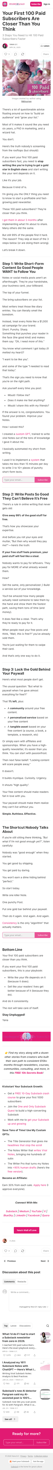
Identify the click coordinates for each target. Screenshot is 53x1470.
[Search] (48, 1326)
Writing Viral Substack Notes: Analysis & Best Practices (17, 1375)
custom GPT (23, 434)
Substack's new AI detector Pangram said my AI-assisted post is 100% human (19, 1394)
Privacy (23, 1456)
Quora (45, 1215)
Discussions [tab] (24, 1325)
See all (8, 1419)
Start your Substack (20, 1461)
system (35, 459)
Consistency (9, 923)
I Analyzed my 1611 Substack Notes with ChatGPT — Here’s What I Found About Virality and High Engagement (18, 1366)
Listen (46, 46)
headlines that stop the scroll (25, 1145)
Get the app (38, 1461)
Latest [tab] (13, 1325)
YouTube (36, 1211)
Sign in (47, 4)
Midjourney (26, 101)
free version (15, 1171)
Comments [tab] (9, 1281)
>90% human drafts (24, 1167)
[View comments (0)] (16, 54)
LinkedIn (20, 1215)
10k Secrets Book (32, 1072)
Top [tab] (6, 1325)
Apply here (39, 1185)
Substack (11, 1211)
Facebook (34, 1215)
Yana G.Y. (13, 44)
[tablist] (15, 1282)
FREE (18, 1072)
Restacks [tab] (22, 1281)
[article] (26, 1344)
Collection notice (41, 1456)
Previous (11, 1261)
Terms (30, 1456)
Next (43, 1261)
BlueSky (8, 1215)
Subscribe (36, 4)
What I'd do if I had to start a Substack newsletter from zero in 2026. (18, 1338)
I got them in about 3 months (19, 220)
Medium (24, 1211)
